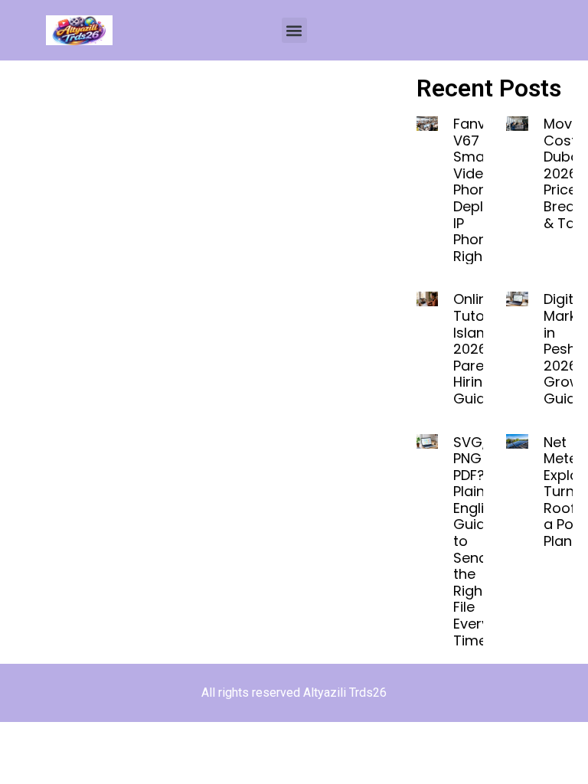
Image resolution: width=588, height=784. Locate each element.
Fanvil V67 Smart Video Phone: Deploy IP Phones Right (478, 190)
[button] (294, 30)
